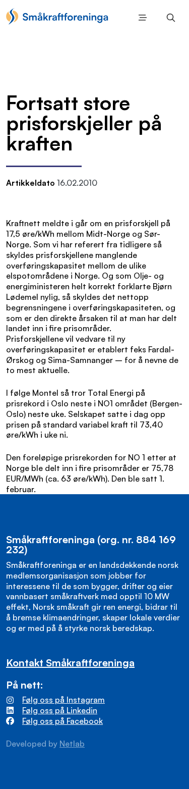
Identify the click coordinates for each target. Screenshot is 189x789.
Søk (169, 18)
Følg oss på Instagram (63, 700)
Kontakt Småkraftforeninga (70, 662)
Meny (141, 18)
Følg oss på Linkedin (59, 710)
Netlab (72, 744)
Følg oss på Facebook (62, 721)
